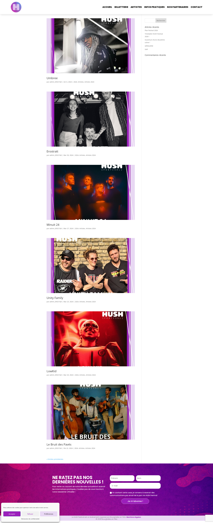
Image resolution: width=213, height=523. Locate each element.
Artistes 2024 (89, 82)
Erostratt (52, 151)
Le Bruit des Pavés (59, 444)
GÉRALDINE (149, 46)
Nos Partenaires (177, 7)
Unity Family (55, 298)
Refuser (30, 514)
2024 (75, 82)
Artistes (136, 7)
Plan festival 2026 (151, 30)
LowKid (51, 371)
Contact (196, 7)
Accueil (107, 7)
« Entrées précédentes (55, 459)
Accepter (12, 514)
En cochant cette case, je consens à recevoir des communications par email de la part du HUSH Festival (133, 494)
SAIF (146, 49)
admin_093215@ (56, 82)
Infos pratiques (154, 7)
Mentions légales (133, 517)
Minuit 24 (53, 225)
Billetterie (121, 7)
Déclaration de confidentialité (30, 519)
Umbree (52, 78)
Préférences (48, 514)
